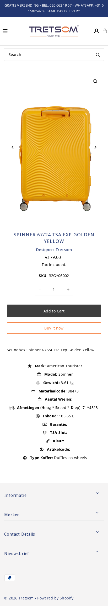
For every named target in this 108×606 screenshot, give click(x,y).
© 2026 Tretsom (19, 598)
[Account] (96, 31)
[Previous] (13, 147)
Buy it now (53, 328)
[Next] (95, 147)
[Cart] (105, 31)
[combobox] (54, 54)
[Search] (97, 54)
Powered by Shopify (55, 598)
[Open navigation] (12, 30)
